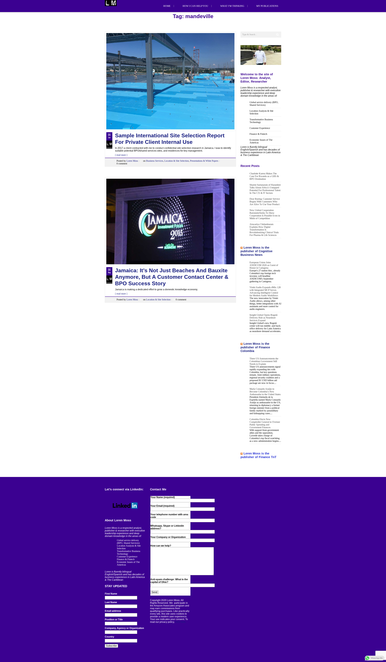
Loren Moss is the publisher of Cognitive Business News (256, 251)
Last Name (111, 602)
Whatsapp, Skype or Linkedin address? (167, 527)
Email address (113, 611)
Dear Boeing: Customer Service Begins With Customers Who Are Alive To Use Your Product (265, 202)
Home (167, 6)
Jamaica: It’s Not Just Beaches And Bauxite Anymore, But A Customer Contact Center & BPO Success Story (171, 276)
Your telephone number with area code (169, 515)
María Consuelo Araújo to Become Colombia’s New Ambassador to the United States (265, 392)
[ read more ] (121, 155)
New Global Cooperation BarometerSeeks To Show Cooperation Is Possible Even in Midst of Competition (265, 214)
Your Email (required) (162, 506)
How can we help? (160, 545)
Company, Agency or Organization (124, 628)
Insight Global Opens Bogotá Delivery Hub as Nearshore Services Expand (263, 318)
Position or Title (114, 619)
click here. (180, 622)
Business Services (154, 161)
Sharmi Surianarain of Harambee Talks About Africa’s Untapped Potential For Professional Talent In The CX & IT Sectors (265, 189)
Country (109, 636)
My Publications (267, 6)
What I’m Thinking (232, 6)
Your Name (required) (162, 497)
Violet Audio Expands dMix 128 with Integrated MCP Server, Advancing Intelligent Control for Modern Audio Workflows (265, 291)
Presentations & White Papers (204, 161)
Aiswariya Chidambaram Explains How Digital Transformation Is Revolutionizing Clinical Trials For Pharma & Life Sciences (264, 229)
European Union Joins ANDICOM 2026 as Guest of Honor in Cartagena (264, 265)
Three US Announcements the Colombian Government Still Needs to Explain (264, 361)
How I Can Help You (195, 6)
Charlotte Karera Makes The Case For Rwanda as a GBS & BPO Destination (264, 176)
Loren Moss (132, 161)
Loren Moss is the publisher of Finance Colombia (255, 347)
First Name (111, 593)
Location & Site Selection (176, 161)
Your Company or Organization (168, 537)
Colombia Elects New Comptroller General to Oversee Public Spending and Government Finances (265, 423)
